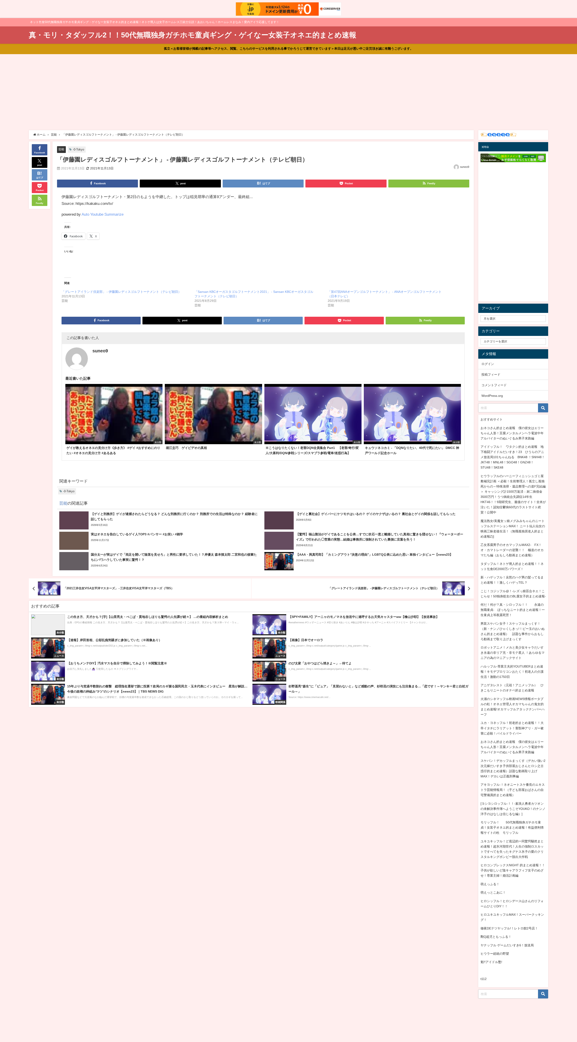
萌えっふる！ (490, 884)
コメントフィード (494, 385)
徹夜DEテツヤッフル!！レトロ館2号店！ (509, 928)
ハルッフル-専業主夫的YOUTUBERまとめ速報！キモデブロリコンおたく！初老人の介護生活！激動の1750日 (512, 671)
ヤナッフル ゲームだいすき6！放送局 (507, 945)
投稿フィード (490, 374)
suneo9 (464, 167)
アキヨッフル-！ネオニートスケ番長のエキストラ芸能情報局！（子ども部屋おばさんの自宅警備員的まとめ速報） (513, 790)
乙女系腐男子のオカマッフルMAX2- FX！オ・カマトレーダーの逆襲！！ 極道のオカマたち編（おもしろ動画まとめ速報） (512, 550)
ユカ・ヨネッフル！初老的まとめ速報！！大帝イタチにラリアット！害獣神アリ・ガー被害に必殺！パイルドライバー (512, 728)
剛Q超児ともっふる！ (496, 936)
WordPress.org (492, 395)
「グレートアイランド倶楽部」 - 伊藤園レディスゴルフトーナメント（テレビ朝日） (121, 291)
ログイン (487, 363)
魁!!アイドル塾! (491, 961)
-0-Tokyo (78, 149)
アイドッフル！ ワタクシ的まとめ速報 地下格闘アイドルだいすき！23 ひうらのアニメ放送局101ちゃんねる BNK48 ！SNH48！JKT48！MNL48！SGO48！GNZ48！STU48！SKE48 (513, 457)
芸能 (61, 149)
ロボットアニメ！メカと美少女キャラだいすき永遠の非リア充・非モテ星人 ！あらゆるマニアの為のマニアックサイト (513, 652)
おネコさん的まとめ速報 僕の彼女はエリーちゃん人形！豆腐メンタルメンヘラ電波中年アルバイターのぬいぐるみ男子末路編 (512, 433)
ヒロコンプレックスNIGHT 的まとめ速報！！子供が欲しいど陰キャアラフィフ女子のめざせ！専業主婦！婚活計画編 (513, 870)
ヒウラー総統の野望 (495, 953)
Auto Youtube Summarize (103, 214)
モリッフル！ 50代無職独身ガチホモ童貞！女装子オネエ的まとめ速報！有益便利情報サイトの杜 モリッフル (512, 827)
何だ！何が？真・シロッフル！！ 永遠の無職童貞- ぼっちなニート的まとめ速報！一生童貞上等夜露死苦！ (513, 610)
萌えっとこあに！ (493, 892)
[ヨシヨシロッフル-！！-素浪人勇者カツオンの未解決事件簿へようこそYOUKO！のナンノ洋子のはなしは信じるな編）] (513, 809)
